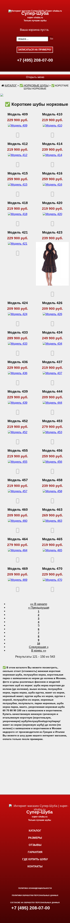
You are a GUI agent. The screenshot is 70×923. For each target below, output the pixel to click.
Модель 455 (18, 450)
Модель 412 (18, 144)
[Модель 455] (17, 461)
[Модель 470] (52, 580)
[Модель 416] (52, 184)
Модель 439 (18, 391)
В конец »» (38, 650)
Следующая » (38, 647)
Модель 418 (18, 203)
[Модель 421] (17, 243)
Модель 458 (52, 480)
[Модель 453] (52, 432)
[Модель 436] (17, 373)
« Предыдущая (38, 607)
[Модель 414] (52, 155)
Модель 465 (52, 539)
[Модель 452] (17, 432)
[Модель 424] (17, 314)
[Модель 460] (17, 521)
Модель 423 (52, 232)
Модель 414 (52, 144)
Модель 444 (52, 391)
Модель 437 (52, 362)
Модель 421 (18, 232)
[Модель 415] (17, 184)
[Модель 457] (17, 491)
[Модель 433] (17, 343)
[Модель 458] (52, 491)
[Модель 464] (17, 550)
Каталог (11, 85)
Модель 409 (18, 114)
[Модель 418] (17, 214)
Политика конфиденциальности (35, 888)
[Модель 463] (52, 521)
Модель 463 (52, 509)
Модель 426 (52, 303)
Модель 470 (52, 568)
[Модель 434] (52, 343)
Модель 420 (52, 203)
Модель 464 (18, 539)
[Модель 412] (17, 155)
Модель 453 (52, 421)
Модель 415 (18, 173)
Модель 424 (18, 303)
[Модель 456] (52, 461)
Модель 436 (18, 362)
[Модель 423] (52, 288)
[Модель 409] (17, 125)
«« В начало (38, 604)
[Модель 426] (52, 314)
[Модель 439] (17, 402)
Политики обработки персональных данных (35, 895)
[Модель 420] (52, 214)
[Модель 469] (17, 580)
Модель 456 (52, 450)
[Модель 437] (52, 373)
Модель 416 (52, 173)
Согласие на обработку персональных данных (35, 902)
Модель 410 (52, 114)
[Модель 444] (52, 402)
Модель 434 (52, 332)
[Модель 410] (52, 125)
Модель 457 (18, 480)
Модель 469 (18, 568)
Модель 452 (18, 421)
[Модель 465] (52, 550)
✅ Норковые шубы (34, 85)
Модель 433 (18, 332)
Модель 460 (18, 509)
